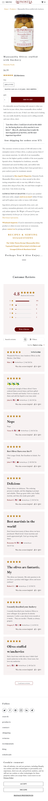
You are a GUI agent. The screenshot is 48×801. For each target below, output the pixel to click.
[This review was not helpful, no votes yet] (39, 366)
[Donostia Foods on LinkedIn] (27, 710)
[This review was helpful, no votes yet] (35, 366)
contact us (11, 229)
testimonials (8, 744)
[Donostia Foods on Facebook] (10, 710)
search (5, 717)
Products (13, 9)
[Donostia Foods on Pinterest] (16, 710)
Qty (4, 95)
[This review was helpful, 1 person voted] (35, 590)
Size (4, 80)
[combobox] (36, 345)
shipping (6, 733)
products (6, 722)
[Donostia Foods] (24, 2)
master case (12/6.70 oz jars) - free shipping (21, 89)
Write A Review (24, 329)
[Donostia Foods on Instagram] (21, 710)
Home (6, 9)
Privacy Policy (9, 778)
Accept (23, 784)
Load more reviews (24, 683)
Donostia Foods (9, 65)
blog (4, 749)
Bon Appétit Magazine (23, 176)
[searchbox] (13, 339)
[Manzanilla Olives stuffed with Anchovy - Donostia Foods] (24, 32)
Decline (23, 790)
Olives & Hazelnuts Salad (26, 249)
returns (5, 738)
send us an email (26, 197)
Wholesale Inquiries (10, 223)
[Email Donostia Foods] (32, 710)
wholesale (7, 755)
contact (5, 727)
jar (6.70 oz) (9, 85)
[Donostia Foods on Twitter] (4, 710)
